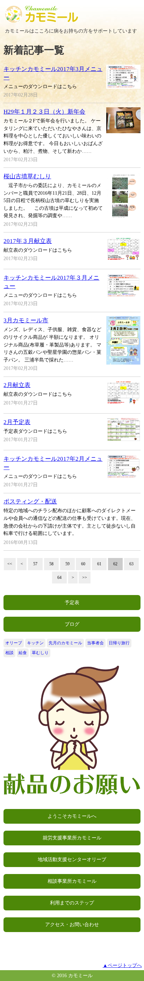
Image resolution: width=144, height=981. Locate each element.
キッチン (35, 643)
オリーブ (13, 643)
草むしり (40, 653)
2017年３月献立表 (27, 241)
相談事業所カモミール (72, 881)
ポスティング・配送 (30, 501)
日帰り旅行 (119, 643)
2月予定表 (16, 422)
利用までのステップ (72, 902)
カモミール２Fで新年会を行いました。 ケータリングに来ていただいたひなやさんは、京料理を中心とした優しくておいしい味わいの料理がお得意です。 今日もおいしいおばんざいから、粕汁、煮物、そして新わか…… (53, 135)
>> (84, 577)
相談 (9, 653)
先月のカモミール (65, 643)
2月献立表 (16, 385)
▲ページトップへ (122, 965)
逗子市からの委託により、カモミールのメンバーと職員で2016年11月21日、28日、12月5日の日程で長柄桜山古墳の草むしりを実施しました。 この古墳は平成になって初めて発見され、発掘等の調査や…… (53, 200)
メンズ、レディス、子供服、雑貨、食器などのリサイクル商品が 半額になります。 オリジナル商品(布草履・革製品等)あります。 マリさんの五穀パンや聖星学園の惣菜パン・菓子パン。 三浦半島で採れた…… (52, 344)
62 (115, 564)
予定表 (72, 602)
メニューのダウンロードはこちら (40, 86)
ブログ (72, 624)
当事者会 (95, 643)
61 (99, 564)
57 (35, 564)
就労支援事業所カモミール (72, 837)
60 (83, 564)
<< (9, 564)
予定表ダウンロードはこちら (35, 431)
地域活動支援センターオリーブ (72, 859)
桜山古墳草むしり (27, 176)
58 (51, 564)
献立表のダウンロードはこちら (37, 250)
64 (59, 577)
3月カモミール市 (25, 320)
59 (67, 564)
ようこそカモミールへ (72, 816)
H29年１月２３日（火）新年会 (44, 111)
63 (131, 564)
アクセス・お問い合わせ (72, 924)
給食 (23, 653)
